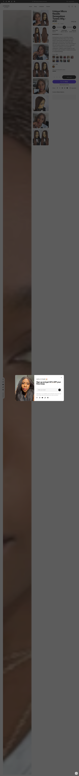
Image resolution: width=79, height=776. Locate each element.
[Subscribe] (59, 390)
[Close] (61, 377)
